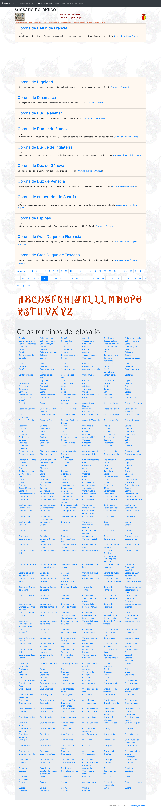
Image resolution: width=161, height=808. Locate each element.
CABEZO (65, 344)
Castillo (106, 426)
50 (145, 278)
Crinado (43, 677)
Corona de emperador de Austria (47, 196)
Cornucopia (87, 536)
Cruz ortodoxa (67, 683)
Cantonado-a (130, 375)
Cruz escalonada (47, 728)
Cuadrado (23, 768)
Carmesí (64, 389)
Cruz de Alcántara (90, 708)
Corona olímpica (132, 638)
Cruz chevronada (111, 703)
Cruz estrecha (67, 728)
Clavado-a (108, 471)
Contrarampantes (69, 516)
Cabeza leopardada (27, 344)
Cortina (128, 663)
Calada (22, 352)
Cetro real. (23, 443)
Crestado (86, 675)
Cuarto (43, 776)
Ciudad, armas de (26, 471)
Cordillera (44, 530)
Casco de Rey (46, 420)
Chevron (128, 445)
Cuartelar (129, 771)
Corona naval (109, 638)
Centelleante (130, 434)
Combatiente (45, 482)
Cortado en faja (110, 658)
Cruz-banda (24, 762)
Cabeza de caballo (133, 338)
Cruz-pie (107, 762)
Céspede (86, 440)
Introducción (59, 3)
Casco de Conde (68, 409)
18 (105, 271)
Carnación (86, 389)
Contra (128, 491)
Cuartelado (24, 771)
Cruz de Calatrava (48, 711)
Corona (106, 536)
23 (131, 271)
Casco (42, 403)
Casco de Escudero (48, 414)
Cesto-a (107, 440)
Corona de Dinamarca (37, 97)
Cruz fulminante (132, 734)
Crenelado (44, 675)
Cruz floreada (67, 734)
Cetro (127, 440)
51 (18, 285)
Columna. (23, 482)
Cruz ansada (87, 694)
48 (134, 278)
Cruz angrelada (47, 694)
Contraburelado (89, 496)
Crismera (65, 677)
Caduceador (66, 349)
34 (61, 278)
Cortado (86, 658)
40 (92, 278)
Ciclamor (65, 462)
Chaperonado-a (110, 443)
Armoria (6, 3)
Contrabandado (89, 493)
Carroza (85, 392)
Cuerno (64, 782)
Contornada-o (88, 491)
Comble (64, 482)
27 (23, 278)
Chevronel (129, 460)
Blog (81, 3)
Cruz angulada (67, 694)
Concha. (43, 488)
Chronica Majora (47, 462)
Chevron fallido (89, 454)
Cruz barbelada (47, 700)
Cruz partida (24, 745)
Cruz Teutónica (25, 759)
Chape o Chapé (68, 443)
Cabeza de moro (47, 341)
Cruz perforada (131, 745)
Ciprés (21, 468)
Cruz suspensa (88, 754)
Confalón (23, 491)
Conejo (128, 488)
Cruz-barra (45, 762)
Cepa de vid (108, 437)
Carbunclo (44, 386)
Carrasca (23, 392)
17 (100, 271)
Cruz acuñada (25, 689)
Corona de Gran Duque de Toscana (49, 255)
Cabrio (85, 346)
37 (77, 278)
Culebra (85, 788)
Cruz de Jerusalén (27, 717)
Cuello (127, 776)
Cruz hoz (44, 740)
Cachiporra (24, 349)
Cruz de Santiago (47, 723)
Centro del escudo (69, 437)
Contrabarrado (131, 493)
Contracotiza (88, 499)
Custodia (86, 790)
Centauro (86, 434)
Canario (85, 363)
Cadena (43, 349)
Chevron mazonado (27, 460)
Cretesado (129, 675)
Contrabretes (24, 496)
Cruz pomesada (68, 751)
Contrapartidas (68, 510)
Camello (22, 358)
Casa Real (44, 397)
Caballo (22, 338)
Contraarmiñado (47, 493)
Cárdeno (86, 386)
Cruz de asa (108, 708)
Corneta (64, 536)
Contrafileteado (26, 508)
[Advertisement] (80, 59)
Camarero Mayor (111, 355)
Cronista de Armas (27, 680)
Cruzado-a (129, 762)
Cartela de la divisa (91, 394)
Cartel (106, 392)
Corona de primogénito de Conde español (110, 615)
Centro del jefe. (89, 437)
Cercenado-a (46, 440)
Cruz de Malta (46, 717)
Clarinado (65, 471)
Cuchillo (107, 776)
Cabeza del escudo (112, 341)
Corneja (43, 536)
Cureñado (23, 790)
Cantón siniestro (26, 375)
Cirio (63, 468)
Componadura (88, 485)
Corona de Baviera (48, 550)
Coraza (43, 525)
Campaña (86, 358)
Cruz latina (87, 740)
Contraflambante (68, 508)
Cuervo (43, 788)
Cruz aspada (24, 700)
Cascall (22, 403)
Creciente (23, 675)
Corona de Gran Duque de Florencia (49, 236)
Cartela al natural (68, 394)
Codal (21, 476)
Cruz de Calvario (68, 711)
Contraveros (45, 522)
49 (140, 278)
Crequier (65, 675)
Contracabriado (110, 496)
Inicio (13, 3)
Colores (106, 479)
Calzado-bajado (89, 355)
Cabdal (85, 338)
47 (129, 278)
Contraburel (66, 496)
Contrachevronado (48, 499)
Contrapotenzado (111, 510)
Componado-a (67, 485)
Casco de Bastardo (133, 403)
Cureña (128, 788)
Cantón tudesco (89, 375)
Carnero (107, 389)
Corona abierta (131, 536)
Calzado (43, 355)
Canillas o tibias (89, 366)
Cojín (84, 476)
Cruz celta (44, 703)
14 (86, 271)
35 (66, 278)
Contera (64, 491)
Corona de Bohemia (91, 550)
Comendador (88, 482)
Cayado (64, 428)
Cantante (129, 366)
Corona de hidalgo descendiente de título (133, 590)
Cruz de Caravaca (90, 711)
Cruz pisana (24, 751)
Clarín (42, 471)
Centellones (24, 437)
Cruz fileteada (131, 728)
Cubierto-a (66, 776)
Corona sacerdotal (27, 655)
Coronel (128, 655)
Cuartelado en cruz (69, 771)
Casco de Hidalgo (111, 414)
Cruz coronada (131, 703)
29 (33, 278)
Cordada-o (129, 525)
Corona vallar (67, 655)
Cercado (22, 440)
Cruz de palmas (89, 717)
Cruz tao (107, 754)
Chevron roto (67, 460)
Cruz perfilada (109, 745)
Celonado (107, 431)
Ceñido (43, 434)
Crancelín (107, 672)
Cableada (86, 344)
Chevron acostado (27, 451)
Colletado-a (45, 479)
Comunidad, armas (133, 485)
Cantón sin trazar (132, 369)
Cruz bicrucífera (68, 700)
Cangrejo (65, 366)
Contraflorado (88, 508)
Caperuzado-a (109, 380)
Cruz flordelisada (47, 734)
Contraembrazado (48, 505)
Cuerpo (22, 788)
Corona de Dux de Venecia (41, 181)
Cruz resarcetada (47, 754)
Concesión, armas (27, 488)
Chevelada (108, 445)
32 (50, 278)
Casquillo (23, 426)
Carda (63, 386)
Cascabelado (130, 397)
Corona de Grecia (69, 587)
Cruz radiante (88, 751)
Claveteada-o (25, 474)
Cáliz (105, 352)
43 (108, 278)
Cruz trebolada (46, 759)
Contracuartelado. (111, 499)
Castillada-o (87, 426)
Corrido (43, 658)
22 (125, 271)
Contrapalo (45, 510)
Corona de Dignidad (35, 82)
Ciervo (106, 462)
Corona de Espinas (34, 218)
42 (103, 278)
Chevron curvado (47, 454)
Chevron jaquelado (133, 454)
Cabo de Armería (111, 344)
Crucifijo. (86, 680)
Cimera (43, 465)
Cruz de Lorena (131, 680)
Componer (108, 485)
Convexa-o (87, 522)
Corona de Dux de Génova (41, 165)
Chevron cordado (111, 451)
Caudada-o (45, 428)
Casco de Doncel (111, 409)
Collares (22, 479)
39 (87, 278)
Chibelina (23, 462)
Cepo (127, 437)
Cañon (106, 366)
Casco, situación (110, 420)
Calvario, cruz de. (26, 355)
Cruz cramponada (27, 708)
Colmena (65, 479)
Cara (84, 383)
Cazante (86, 428)
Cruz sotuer (66, 754)
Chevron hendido (111, 454)
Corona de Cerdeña (27, 564)
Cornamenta (24, 536)
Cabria (43, 346)
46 (124, 278)
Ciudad (128, 468)
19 (110, 271)
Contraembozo (25, 505)
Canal (63, 363)
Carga (127, 386)
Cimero (64, 465)
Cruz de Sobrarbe (90, 723)
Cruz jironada (67, 740)
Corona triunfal (46, 655)
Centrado (44, 437)
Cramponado (88, 672)
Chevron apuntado (90, 451)
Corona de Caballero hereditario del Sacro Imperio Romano (109, 556)
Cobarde (86, 474)
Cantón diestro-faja (91, 369)
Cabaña (64, 338)
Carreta (43, 392)
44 (113, 278)
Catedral (22, 428)
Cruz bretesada (131, 700)
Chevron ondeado (48, 460)
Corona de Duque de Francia (43, 128)
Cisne (84, 468)
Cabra (127, 344)
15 (90, 271)
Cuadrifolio (45, 768)
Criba (21, 677)
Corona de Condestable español (130, 567)
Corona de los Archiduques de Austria (89, 598)
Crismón (86, 677)
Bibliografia (72, 3)
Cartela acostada (47, 394)
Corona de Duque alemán (40, 113)
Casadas (86, 397)
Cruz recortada (110, 751)
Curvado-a (44, 790)
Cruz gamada (25, 740)
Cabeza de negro (68, 341)
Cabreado (23, 346)
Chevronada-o (109, 460)
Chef (42, 445)
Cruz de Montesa (68, 717)
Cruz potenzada (110, 683)
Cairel (127, 349)
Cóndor (106, 488)
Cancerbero (108, 363)
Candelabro (24, 366)
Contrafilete (130, 505)
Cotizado (44, 672)
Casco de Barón (110, 403)
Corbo (106, 525)
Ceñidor (64, 434)
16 (95, 271)
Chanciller (44, 443)
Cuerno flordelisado (133, 782)
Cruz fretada (109, 734)
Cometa (107, 482)
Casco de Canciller (27, 409)
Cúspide (64, 790)
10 (66, 271)
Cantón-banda (109, 375)
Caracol (128, 383)
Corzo (64, 669)
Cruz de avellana (132, 708)
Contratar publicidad (137, 806)
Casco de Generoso (91, 414)
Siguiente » (26, 285)
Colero (128, 476)
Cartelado (107, 394)
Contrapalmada (25, 510)
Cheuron (86, 445)
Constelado (45, 491)
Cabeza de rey (88, 341)
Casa (127, 394)
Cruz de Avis (24, 711)
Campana (65, 358)
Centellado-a (109, 434)
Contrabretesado (47, 496)
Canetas (43, 366)
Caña (21, 363)
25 (141, 271)
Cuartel (106, 768)
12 (76, 271)
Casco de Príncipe (27, 420)
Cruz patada (45, 745)
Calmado (129, 352)
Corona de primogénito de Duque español (131, 615)
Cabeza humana (132, 341)
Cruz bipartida (109, 700)
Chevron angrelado (69, 451)
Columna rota (131, 479)
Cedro (42, 431)
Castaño (64, 426)
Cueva (64, 788)
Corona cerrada (110, 539)
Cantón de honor (68, 369)
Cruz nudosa (109, 740)
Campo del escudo (133, 358)
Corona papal (25, 643)
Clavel (127, 471)
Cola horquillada (110, 476)
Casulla (128, 426)
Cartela (128, 392)
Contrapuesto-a (132, 510)
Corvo (42, 669)
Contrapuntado (25, 516)
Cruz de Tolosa (110, 723)
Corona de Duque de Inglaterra (45, 147)
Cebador (128, 428)
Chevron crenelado (27, 454)
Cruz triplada (109, 759)
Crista (106, 677)
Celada (64, 431)
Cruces (43, 680)
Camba (128, 355)
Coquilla (22, 525)
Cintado (128, 465)
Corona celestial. (89, 539)
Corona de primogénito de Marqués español (68, 615)
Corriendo (65, 658)
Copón (128, 522)
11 (71, 271)
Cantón (22, 369)
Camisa (43, 358)
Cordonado (108, 530)
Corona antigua (25, 539)
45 (119, 278)
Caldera (85, 352)
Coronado (107, 655)
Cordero (22, 530)
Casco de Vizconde (91, 420)
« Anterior (21, 271)
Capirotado (24, 383)
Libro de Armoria (26, 3)
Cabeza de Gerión (27, 341)
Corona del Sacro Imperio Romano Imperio (111, 632)
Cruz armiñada (110, 694)
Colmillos (86, 479)
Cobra (106, 474)
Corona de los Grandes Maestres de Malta (27, 607)
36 (71, 278)
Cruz (105, 680)
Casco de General (69, 414)
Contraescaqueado (69, 505)
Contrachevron (25, 499)
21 (120, 271)
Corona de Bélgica (69, 550)
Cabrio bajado (131, 346)
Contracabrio (130, 496)
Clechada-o (66, 474)
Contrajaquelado (110, 508)
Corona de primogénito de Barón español (89, 615)
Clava (84, 471)
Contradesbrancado (133, 499)
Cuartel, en (129, 768)
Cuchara (86, 776)
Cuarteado (87, 768)
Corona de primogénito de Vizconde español (27, 624)
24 (136, 271)
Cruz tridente (88, 759)
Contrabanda (67, 493)
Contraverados (25, 522)
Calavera (65, 352)
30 (39, 278)
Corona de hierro (26, 595)
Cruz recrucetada (132, 751)
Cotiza (22, 672)
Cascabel (107, 397)
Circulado (44, 468)
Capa (21, 380)
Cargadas (44, 389)
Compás (22, 485)
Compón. (44, 485)
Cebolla (22, 431)
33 (55, 278)
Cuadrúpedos (67, 768)
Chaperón (86, 443)
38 (82, 278)
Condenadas (66, 488)
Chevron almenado (48, 451)
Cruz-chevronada (69, 762)
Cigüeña (128, 462)
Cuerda (22, 782)
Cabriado (65, 346)
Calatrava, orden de (49, 352)
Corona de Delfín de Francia (42, 28)
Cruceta (64, 680)
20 (115, 271)
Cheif (63, 445)
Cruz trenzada (67, 759)
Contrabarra (108, 493)
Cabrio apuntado (111, 346)
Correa (22, 658)
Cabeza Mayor (46, 344)
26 (18, 278)
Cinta (105, 465)
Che (126, 443)
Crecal (127, 672)
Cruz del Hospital (132, 723)
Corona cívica (131, 539)
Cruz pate (86, 745)
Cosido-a (86, 669)
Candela (128, 363)
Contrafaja (87, 505)
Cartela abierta (25, 394)
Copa (105, 522)
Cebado (107, 428)
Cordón (64, 530)
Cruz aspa (129, 694)
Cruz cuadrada (46, 708)
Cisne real (107, 468)
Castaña (43, 426)
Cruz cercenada (89, 703)
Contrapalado (131, 508)
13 (81, 271)
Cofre (42, 476)
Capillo (128, 380)
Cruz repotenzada (27, 754)
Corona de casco (132, 550)
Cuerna (43, 782)
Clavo (42, 474)
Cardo (106, 386)
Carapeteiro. (24, 386)
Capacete (44, 380)
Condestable (88, 488)
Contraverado (131, 516)
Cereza (64, 440)
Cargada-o (23, 389)
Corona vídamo (89, 655)
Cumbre (107, 788)
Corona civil (24, 544)
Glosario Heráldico (43, 3)
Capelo (85, 380)
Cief (84, 462)
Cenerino (23, 434)
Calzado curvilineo (69, 355)
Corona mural (46, 638)
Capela (64, 380)
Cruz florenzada (89, 734)
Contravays (108, 516)
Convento (65, 522)
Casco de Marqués (133, 414)
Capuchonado (67, 383)
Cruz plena (45, 751)
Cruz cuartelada (68, 708)
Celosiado (129, 431)
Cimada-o (23, 465)
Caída (106, 349)
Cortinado (23, 669)
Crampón (65, 672)
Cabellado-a (108, 338)
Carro (63, 392)
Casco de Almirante (70, 403)
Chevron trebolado (90, 460)
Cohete (64, 476)
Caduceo (86, 349)
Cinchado (86, 465)
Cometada (129, 482)
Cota (127, 669)
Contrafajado (109, 505)
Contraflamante (47, 508)
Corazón (65, 525)
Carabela (107, 383)
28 (28, 278)
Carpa (127, 389)
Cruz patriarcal (89, 683)
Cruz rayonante (131, 683)
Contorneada (109, 491)
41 (98, 278)
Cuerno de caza (89, 782)
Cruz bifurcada (89, 700)
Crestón (107, 675)
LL (101, 299)
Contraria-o (87, 516)
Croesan (128, 677)
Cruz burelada (25, 703)
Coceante (129, 474)
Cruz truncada (131, 759)
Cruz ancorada (46, 689)
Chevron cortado (132, 451)
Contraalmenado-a (27, 493)
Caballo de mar (47, 338)
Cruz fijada (108, 728)
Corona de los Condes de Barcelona (131, 598)
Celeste (85, 431)
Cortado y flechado (48, 663)
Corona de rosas (132, 621)
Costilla (106, 669)
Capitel (43, 383)
